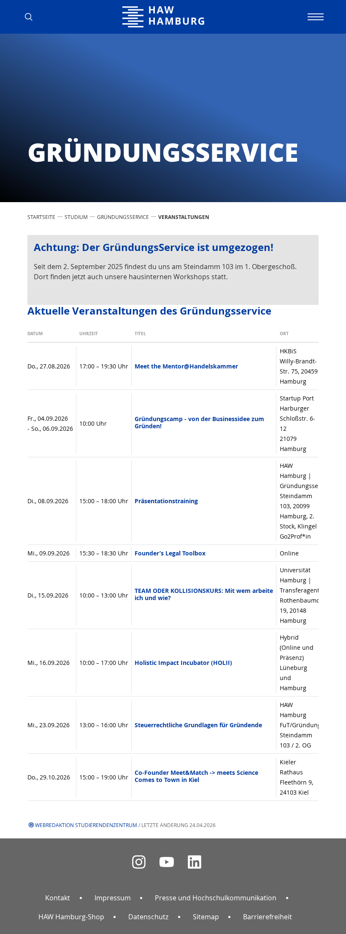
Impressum (113, 897)
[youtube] (166, 862)
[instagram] (138, 862)
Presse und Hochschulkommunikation (215, 897)
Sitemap (206, 916)
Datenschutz (148, 916)
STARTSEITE (41, 216)
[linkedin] (194, 862)
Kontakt (57, 897)
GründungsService (123, 216)
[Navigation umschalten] (314, 16)
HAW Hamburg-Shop (71, 916)
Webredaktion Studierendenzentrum (86, 825)
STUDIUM (76, 216)
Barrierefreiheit (267, 916)
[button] (31, 16)
